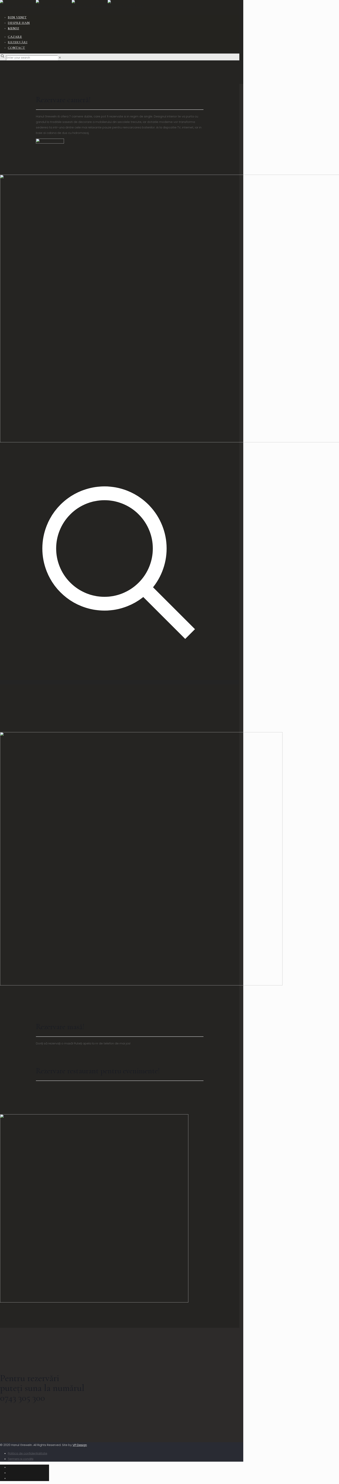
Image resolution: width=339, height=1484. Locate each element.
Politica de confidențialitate (27, 1453)
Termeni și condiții (20, 1459)
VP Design (80, 1445)
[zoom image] (119, 682)
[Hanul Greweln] (72, 6)
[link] (60, 57)
